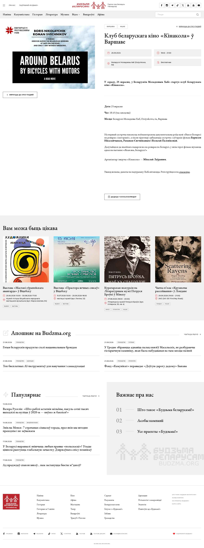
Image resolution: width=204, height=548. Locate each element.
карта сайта (176, 504)
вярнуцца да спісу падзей (21, 95)
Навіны (7, 14)
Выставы (15, 306)
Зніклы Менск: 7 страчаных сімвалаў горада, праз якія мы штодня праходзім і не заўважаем (45, 429)
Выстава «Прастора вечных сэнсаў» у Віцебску (76, 289)
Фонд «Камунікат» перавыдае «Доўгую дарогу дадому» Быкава (145, 366)
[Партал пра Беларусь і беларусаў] (98, 5)
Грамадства (20, 342)
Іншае (122, 26)
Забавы (107, 513)
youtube (82, 533)
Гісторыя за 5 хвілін (45, 509)
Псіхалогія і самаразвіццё (150, 500)
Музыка (65, 14)
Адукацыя (30, 361)
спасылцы (184, 171)
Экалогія (142, 504)
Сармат (107, 495)
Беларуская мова (112, 504)
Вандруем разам (32, 422)
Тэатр (73, 509)
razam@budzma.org (120, 533)
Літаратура (51, 14)
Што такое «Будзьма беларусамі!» (165, 409)
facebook (9, 533)
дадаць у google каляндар (123, 197)
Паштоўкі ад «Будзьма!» (149, 509)
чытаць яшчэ (191, 334)
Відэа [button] (75, 14)
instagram (24, 533)
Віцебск (6, 306)
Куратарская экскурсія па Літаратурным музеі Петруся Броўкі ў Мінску (123, 291)
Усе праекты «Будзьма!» (157, 431)
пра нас (12, 5)
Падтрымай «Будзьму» (28, 5)
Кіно (72, 495)
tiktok (53, 533)
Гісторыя (37, 14)
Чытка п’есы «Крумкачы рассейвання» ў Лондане (171, 289)
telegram (39, 533)
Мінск (107, 309)
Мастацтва (75, 504)
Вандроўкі (88, 14)
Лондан (159, 303)
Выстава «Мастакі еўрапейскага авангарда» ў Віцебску (23, 289)
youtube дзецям (99, 533)
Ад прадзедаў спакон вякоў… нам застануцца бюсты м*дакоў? (42, 465)
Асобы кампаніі (150, 420)
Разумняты (109, 500)
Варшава (111, 26)
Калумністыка (21, 14)
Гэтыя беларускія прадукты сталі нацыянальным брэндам (40, 347)
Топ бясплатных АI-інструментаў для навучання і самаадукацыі (44, 366)
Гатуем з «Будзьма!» (113, 509)
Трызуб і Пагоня (77, 518)
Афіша (100, 14)
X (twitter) (67, 533)
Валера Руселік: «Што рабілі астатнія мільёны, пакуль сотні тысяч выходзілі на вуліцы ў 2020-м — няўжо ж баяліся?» (46, 410)
